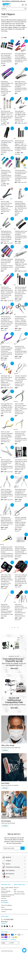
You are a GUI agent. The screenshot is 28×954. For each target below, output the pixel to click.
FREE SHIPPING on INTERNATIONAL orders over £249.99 (14, 2)
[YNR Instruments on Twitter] (9, 926)
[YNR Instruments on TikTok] (12, 926)
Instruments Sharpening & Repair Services (7, 895)
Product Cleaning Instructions (5, 891)
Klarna (2, 907)
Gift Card (3, 898)
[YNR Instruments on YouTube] (7, 926)
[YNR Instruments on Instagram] (2, 926)
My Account (4, 900)
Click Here (5, 750)
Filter (5, 37)
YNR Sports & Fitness (19, 894)
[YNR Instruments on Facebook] (4, 926)
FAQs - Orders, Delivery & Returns (7, 888)
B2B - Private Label (19, 892)
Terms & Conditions (6, 905)
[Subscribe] (23, 848)
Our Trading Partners (6, 909)
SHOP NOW (14, 668)
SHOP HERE (14, 708)
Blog (15, 889)
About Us (16, 887)
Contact (3, 911)
